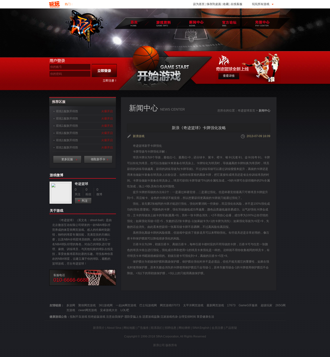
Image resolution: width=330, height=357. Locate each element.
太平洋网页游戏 (193, 305)
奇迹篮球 (81, 184)
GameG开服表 (248, 305)
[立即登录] (104, 70)
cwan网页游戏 (87, 310)
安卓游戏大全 (108, 310)
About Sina (114, 327)
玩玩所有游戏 (260, 4)
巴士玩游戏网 (148, 305)
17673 (231, 305)
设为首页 (199, 4)
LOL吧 (125, 310)
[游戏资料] (162, 23)
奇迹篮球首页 (246, 110)
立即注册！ (110, 80)
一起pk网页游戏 (126, 305)
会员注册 (217, 327)
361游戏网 (106, 305)
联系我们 (157, 327)
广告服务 (143, 327)
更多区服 (67, 159)
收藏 (226, 4)
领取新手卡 (98, 159)
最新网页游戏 (215, 305)
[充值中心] (262, 23)
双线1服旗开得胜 (67, 111)
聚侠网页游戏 (87, 305)
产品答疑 (231, 327)
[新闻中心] (195, 23)
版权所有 (171, 345)
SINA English (200, 327)
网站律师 (184, 327)
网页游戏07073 (170, 305)
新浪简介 (99, 327)
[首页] (134, 23)
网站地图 (129, 327)
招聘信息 (170, 327)
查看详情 (229, 75)
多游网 (70, 305)
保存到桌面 (214, 4)
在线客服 (236, 4)
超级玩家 (266, 305)
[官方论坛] (229, 23)
